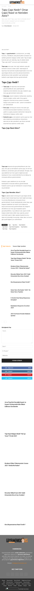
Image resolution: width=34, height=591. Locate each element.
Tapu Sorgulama (12, 228)
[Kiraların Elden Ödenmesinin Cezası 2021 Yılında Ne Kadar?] (6, 268)
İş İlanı (3, 584)
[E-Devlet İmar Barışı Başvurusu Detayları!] (6, 300)
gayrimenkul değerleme (17, 559)
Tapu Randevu (24, 226)
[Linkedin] (23, 238)
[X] (12, 238)
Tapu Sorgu (4, 228)
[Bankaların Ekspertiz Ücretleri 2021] (6, 308)
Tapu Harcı (15, 224)
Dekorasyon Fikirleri (26, 584)
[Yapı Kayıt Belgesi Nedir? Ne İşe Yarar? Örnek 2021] (6, 260)
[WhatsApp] (31, 238)
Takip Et (29, 371)
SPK (4, 582)
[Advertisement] (17, 148)
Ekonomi (10, 585)
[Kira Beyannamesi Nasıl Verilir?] (6, 284)
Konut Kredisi (17, 580)
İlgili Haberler (7, 246)
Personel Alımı (9, 582)
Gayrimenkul (10, 580)
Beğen (29, 367)
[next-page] (5, 322)
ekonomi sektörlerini (24, 554)
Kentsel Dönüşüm (10, 584)
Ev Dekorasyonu (18, 582)
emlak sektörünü (20, 552)
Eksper (3, 580)
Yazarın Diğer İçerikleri (19, 246)
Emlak (9, 6)
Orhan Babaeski (8, 25)
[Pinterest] (16, 238)
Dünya (5, 585)
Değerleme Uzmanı (26, 580)
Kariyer (25, 585)
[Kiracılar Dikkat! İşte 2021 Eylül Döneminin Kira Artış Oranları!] (6, 276)
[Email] (27, 238)
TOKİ (29, 585)
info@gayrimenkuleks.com (19, 563)
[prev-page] (3, 322)
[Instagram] (12, 574)
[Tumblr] (20, 238)
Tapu (10, 224)
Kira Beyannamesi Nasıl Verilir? (20, 282)
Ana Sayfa (4, 6)
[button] (31, 2)
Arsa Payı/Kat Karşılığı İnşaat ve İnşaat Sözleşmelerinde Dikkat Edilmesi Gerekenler (21, 252)
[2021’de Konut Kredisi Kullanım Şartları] (6, 316)
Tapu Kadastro (22, 224)
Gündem (20, 585)
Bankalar (18, 584)
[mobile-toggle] (2, 2)
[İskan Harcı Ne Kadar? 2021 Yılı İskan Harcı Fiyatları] (6, 292)
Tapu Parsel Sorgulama (14, 226)
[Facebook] (8, 238)
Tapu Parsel (4, 226)
